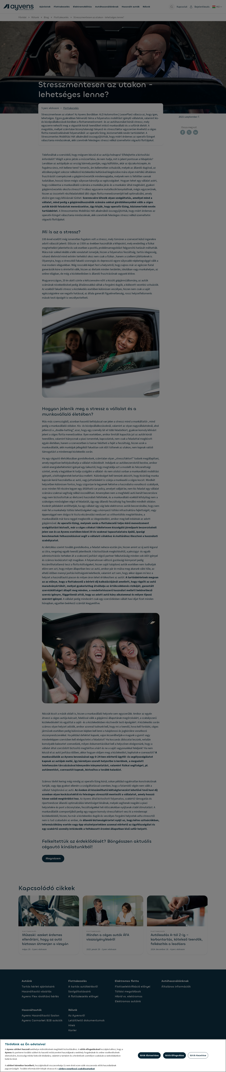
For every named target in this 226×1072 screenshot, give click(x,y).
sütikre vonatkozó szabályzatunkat (76, 1068)
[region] (113, 1055)
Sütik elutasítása (149, 1055)
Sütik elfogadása (174, 1055)
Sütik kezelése (198, 1055)
